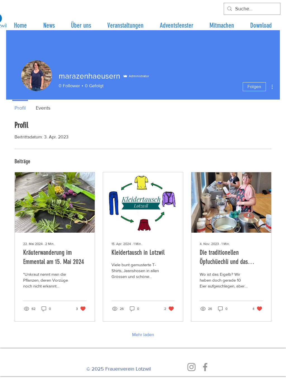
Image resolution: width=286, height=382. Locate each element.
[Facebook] (205, 367)
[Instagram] (191, 367)
